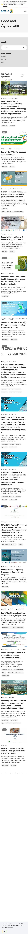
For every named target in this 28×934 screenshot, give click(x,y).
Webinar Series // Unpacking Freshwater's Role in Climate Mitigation (12, 572)
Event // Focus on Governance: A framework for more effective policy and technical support (13, 194)
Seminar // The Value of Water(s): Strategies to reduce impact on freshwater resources (13, 325)
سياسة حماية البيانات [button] (7, 927)
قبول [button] (4, 931)
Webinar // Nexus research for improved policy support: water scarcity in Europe (13, 750)
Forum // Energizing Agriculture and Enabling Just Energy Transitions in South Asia (13, 655)
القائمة (25, 11)
